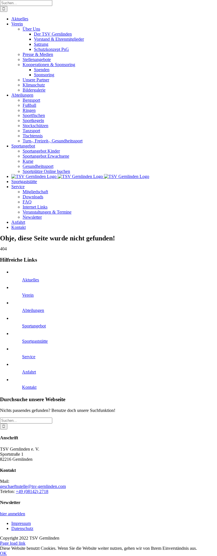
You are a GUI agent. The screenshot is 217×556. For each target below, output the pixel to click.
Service (28, 356)
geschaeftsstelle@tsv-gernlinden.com (33, 486)
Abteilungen (33, 310)
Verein (28, 295)
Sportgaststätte (35, 341)
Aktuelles (30, 279)
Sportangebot (34, 325)
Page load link (12, 543)
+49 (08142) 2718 (32, 491)
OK (3, 553)
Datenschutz (22, 528)
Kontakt (29, 387)
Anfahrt (29, 372)
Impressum (21, 523)
